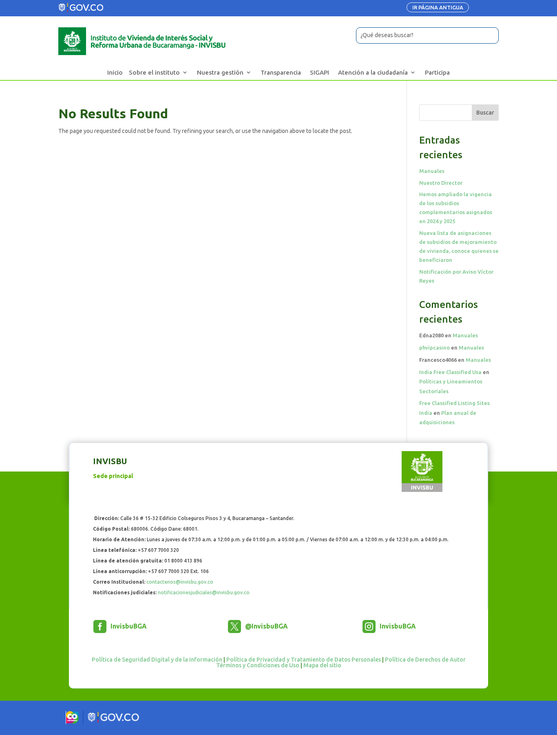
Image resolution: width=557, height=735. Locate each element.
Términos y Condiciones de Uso (257, 665)
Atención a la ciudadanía (373, 72)
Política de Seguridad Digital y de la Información (157, 659)
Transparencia (281, 72)
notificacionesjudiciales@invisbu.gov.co (204, 592)
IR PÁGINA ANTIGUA (437, 7)
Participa (437, 72)
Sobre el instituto (154, 72)
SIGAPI (319, 72)
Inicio (115, 72)
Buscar (485, 112)
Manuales (431, 171)
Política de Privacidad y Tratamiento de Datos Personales (303, 659)
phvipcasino (434, 347)
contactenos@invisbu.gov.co (179, 581)
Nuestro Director (440, 183)
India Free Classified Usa (450, 372)
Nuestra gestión (220, 72)
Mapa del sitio (322, 665)
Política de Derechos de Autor (425, 659)
